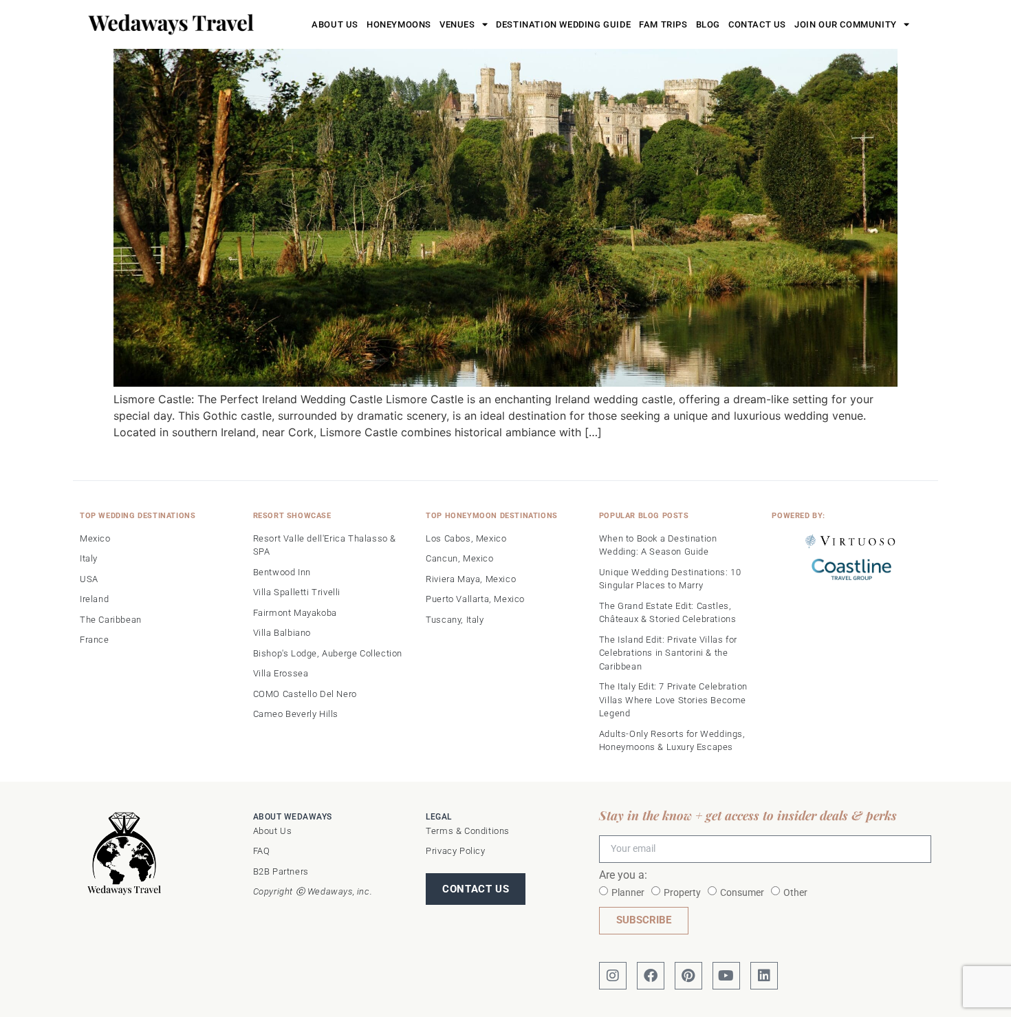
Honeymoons (399, 24)
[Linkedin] (764, 975)
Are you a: (623, 875)
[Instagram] (613, 975)
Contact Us (757, 24)
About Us (335, 24)
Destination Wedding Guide (563, 24)
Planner (627, 891)
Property (682, 891)
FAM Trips (663, 24)
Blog (708, 24)
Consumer (742, 891)
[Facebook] (650, 975)
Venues (457, 24)
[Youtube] (726, 975)
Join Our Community (845, 24)
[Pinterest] (688, 975)
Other (795, 891)
